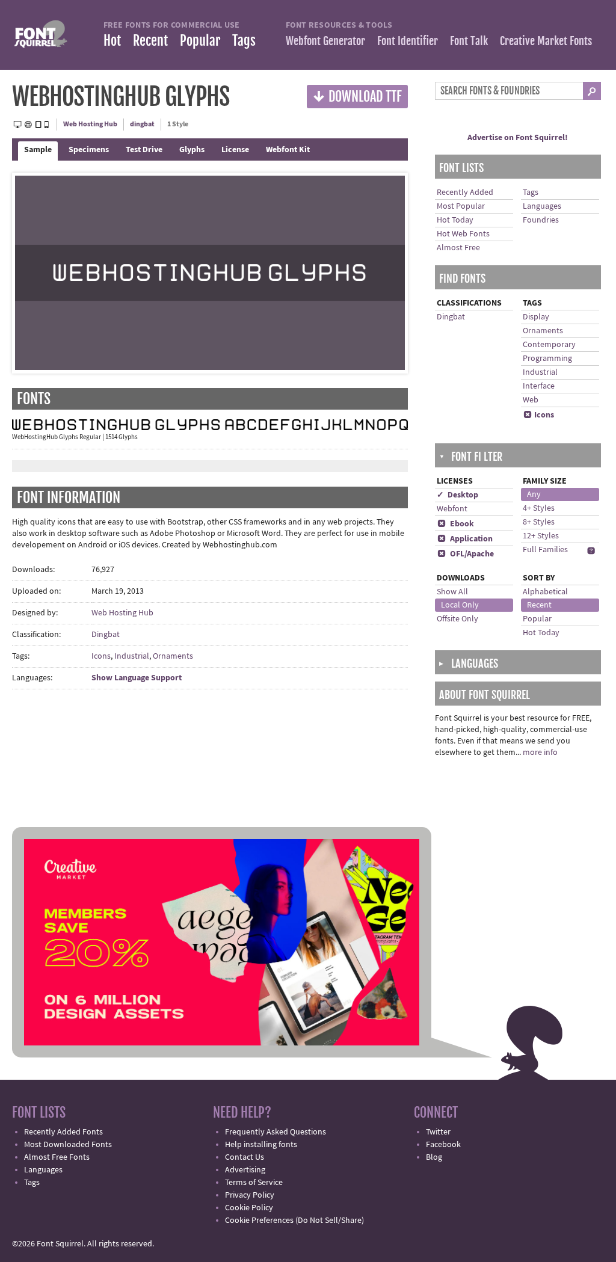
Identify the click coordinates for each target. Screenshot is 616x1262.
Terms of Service (254, 1182)
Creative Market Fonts (546, 41)
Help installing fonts (261, 1144)
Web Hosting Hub (90, 124)
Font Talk (469, 41)
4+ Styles (539, 508)
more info (540, 752)
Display (536, 317)
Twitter (438, 1132)
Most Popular (461, 206)
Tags (244, 40)
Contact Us (244, 1157)
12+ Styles (541, 536)
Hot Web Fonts (463, 234)
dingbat (142, 124)
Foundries (541, 220)
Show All (452, 591)
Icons (101, 656)
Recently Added (465, 192)
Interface (539, 386)
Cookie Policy (249, 1207)
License (235, 150)
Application (465, 539)
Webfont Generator (325, 41)
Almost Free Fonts (57, 1157)
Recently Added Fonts (63, 1132)
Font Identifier (407, 41)
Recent (150, 40)
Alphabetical (545, 591)
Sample (38, 150)
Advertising (245, 1170)
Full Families (545, 549)
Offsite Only (457, 619)
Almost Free (458, 247)
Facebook (443, 1144)
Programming (547, 358)
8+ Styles (539, 522)
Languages (542, 206)
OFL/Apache (465, 554)
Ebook (455, 524)
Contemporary (549, 344)
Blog (434, 1157)
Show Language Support (136, 678)
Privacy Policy (249, 1195)
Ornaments (173, 656)
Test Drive (144, 150)
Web (530, 400)
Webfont (452, 508)
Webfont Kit (288, 150)
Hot (112, 40)
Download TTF (357, 96)
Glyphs (192, 150)
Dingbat (105, 634)
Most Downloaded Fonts (68, 1144)
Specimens (89, 150)
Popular (200, 40)
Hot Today (455, 220)
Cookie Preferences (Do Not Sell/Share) (294, 1220)
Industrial (131, 656)
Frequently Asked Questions (275, 1132)
